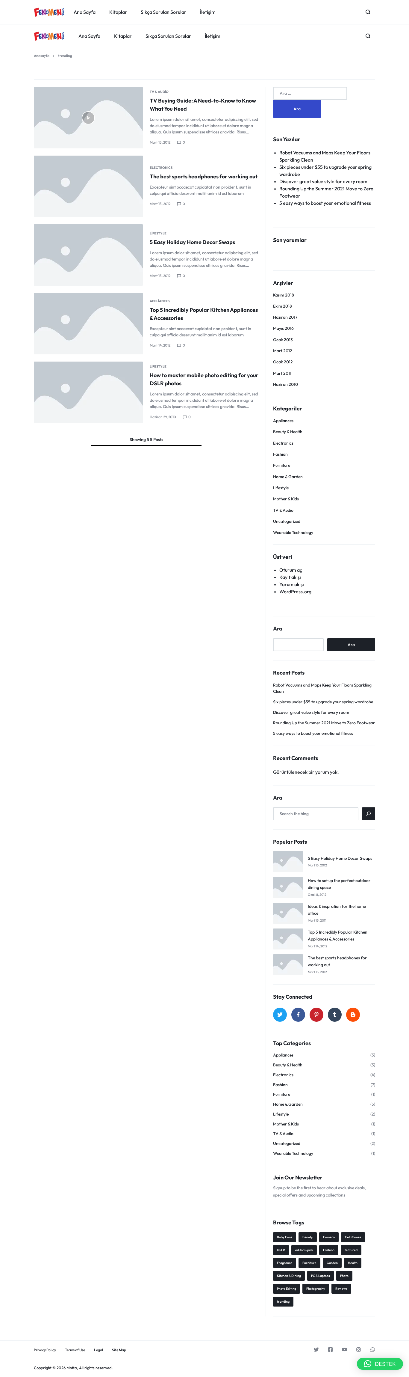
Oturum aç (290, 570)
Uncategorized (286, 521)
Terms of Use (75, 1350)
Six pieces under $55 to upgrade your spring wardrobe (323, 702)
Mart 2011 (282, 373)
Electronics (161, 167)
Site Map (119, 1350)
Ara (277, 628)
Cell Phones (353, 1237)
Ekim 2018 (282, 306)
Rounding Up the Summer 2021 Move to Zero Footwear (324, 723)
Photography (315, 1288)
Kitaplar (123, 36)
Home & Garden (288, 476)
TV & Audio (159, 92)
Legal (98, 1350)
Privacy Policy (45, 1350)
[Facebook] (298, 1015)
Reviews (341, 1288)
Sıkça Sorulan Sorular (168, 36)
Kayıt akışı (290, 577)
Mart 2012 (282, 350)
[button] (380, 1364)
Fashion (280, 454)
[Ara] (368, 813)
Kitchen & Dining (289, 1276)
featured (351, 1250)
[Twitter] (280, 1015)
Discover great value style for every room (323, 181)
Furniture (281, 465)
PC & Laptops (320, 1276)
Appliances (160, 301)
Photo (344, 1276)
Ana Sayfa (89, 36)
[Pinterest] (316, 1015)
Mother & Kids (286, 499)
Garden (332, 1263)
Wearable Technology (293, 532)
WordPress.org (295, 592)
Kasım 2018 (283, 295)
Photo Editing (286, 1288)
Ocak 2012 (283, 362)
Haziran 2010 (285, 384)
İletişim (212, 36)
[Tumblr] (335, 1015)
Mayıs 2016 (283, 328)
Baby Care (284, 1237)
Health (353, 1263)
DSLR (281, 1250)
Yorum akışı (291, 584)
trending (283, 1301)
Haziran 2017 (285, 317)
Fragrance (284, 1263)
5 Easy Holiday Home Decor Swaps (192, 242)
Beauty (307, 1237)
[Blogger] (353, 1015)
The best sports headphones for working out (203, 176)
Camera (329, 1237)
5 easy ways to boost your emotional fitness (325, 203)
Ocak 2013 (283, 339)
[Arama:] (310, 93)
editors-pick (304, 1250)
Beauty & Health (287, 431)
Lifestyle (158, 233)
